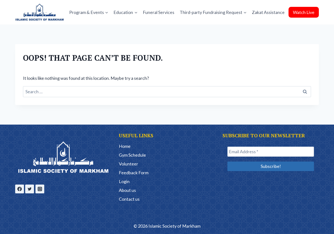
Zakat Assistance (268, 12)
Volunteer (128, 163)
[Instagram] (39, 189)
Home (125, 146)
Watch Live (303, 12)
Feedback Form (133, 172)
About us (127, 190)
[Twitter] (29, 189)
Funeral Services (158, 12)
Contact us (129, 199)
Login (124, 181)
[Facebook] (19, 189)
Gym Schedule (132, 155)
